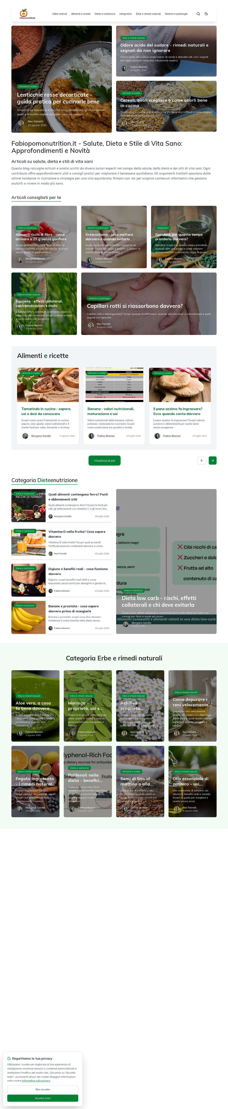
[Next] (213, 460)
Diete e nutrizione (105, 13)
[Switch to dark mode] (206, 14)
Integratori (126, 13)
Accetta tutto (43, 1098)
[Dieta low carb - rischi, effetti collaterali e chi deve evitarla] (166, 561)
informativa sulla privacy (36, 1080)
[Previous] (202, 460)
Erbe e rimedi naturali (148, 13)
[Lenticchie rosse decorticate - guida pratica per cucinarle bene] (61, 79)
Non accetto (43, 1089)
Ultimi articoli (59, 13)
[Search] (198, 14)
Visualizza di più (104, 460)
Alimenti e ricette (80, 13)
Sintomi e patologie (176, 13)
